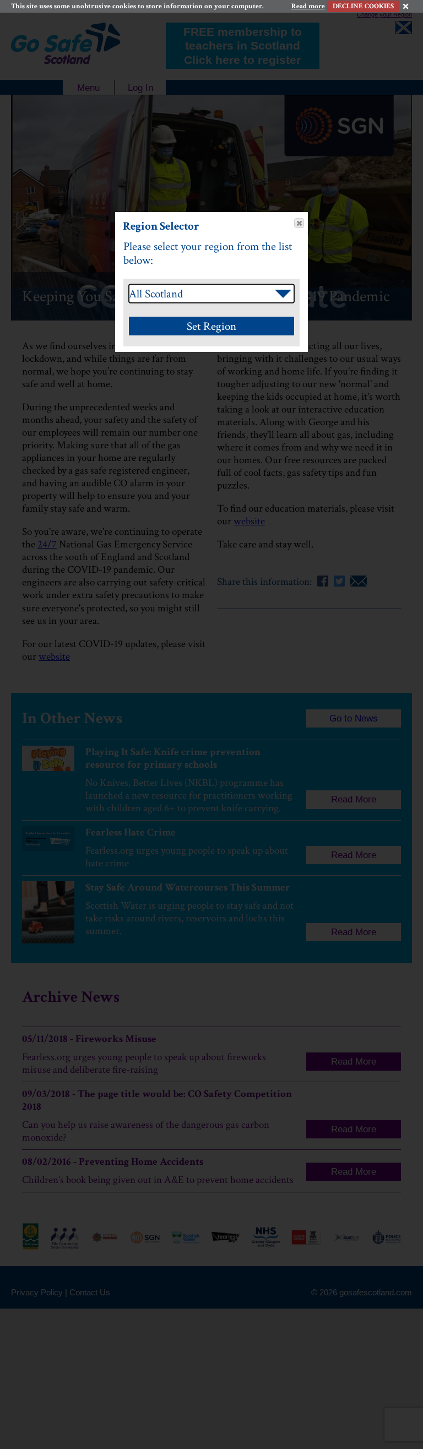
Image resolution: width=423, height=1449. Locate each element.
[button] (299, 223)
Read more (308, 6)
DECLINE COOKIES (363, 6)
